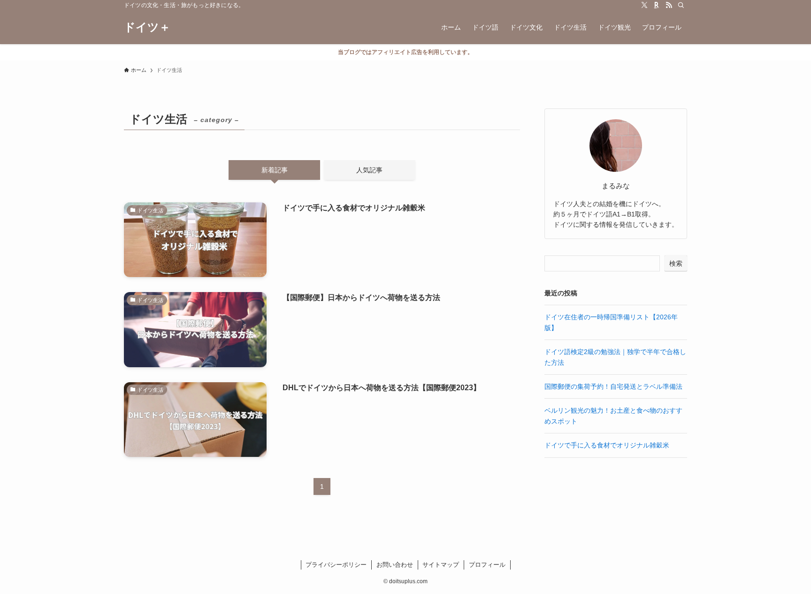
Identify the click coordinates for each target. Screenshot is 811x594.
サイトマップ (440, 564)
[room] (656, 5)
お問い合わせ (394, 564)
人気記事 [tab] (369, 170)
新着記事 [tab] (274, 170)
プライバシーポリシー (336, 564)
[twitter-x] (644, 5)
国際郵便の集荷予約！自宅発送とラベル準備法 (613, 386)
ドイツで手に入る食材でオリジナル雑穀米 (606, 445)
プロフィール (487, 564)
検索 (675, 263)
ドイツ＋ (147, 27)
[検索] (681, 5)
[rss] (669, 5)
